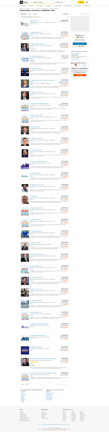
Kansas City (74, 415)
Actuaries (48, 395)
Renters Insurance (49, 45)
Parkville (22, 396)
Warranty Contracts (43, 57)
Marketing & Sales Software (25, 420)
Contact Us (22, 413)
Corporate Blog (22, 415)
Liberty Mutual (34, 20)
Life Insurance (42, 33)
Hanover (22, 400)
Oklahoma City (83, 415)
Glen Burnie (23, 393)
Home (21, 8)
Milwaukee (82, 413)
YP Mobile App (44, 414)
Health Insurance (49, 394)
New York (82, 414)
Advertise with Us (23, 414)
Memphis (73, 420)
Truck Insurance (49, 397)
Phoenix (81, 419)
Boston (64, 415)
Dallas (64, 419)
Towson (22, 392)
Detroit (73, 411)
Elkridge (22, 401)
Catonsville (23, 394)
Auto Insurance (46, 22)
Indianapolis (74, 414)
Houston (73, 413)
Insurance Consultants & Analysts (45, 93)
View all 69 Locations (64, 81)
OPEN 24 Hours (37, 16)
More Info (35, 23)
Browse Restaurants (45, 418)
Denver (64, 420)
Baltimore (28, 8)
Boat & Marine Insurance (44, 70)
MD (24, 8)
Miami (81, 411)
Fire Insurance (49, 399)
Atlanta (64, 411)
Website (31, 23)
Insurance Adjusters (50, 392)
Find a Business (44, 413)
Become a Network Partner (25, 418)
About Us (21, 411)
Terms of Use (63, 424)
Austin (64, 413)
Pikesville (23, 395)
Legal (68, 424)
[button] (87, 2)
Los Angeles (74, 418)
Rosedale (22, 397)
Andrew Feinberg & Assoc (76, 53)
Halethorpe (23, 399)
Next (68, 384)
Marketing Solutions (23, 419)
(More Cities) (71, 409)
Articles (42, 411)
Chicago (64, 418)
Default (66, 14)
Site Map (43, 415)
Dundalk (22, 398)
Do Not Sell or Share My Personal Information (51, 424)
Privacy (39, 424)
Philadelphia (82, 418)
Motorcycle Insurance (54, 22)
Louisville (73, 419)
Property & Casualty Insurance (42, 8)
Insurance (33, 8)
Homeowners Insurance (34, 22)
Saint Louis (82, 420)
